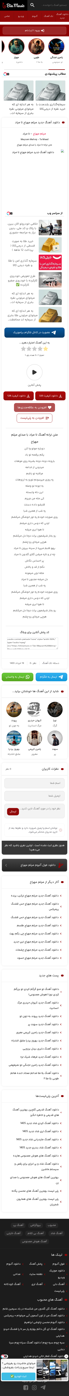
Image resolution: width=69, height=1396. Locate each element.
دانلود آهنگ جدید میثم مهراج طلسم (38, 926)
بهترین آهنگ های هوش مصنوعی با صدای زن (34, 1180)
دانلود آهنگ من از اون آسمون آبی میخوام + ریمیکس (34, 1316)
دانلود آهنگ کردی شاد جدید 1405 (39, 1123)
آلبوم (34, 16)
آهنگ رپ (18, 1225)
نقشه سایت (36, 1274)
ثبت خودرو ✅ (18, 1376)
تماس (7, 16)
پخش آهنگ (36, 1264)
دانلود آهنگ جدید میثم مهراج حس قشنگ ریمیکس (35, 907)
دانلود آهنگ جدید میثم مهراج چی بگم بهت (34, 934)
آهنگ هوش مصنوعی (34, 1241)
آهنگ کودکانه (12, 1284)
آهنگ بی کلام (36, 1233)
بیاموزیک (14, 5)
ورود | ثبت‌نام (32, 31)
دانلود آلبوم (13, 1264)
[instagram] (34, 1387)
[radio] (45, 349)
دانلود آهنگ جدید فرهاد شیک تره (39, 1057)
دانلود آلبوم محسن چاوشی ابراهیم (44, 1322)
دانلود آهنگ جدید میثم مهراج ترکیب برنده (35, 896)
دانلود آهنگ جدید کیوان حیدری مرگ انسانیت (38, 1005)
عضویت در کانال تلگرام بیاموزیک (31, 332)
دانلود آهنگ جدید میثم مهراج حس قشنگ (35, 917)
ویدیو (21, 16)
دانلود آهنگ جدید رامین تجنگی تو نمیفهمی (34, 1065)
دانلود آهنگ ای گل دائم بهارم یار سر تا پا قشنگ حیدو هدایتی (34, 1332)
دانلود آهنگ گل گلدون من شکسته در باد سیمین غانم (34, 1309)
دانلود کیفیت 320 (48, 396)
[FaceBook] (25, 1387)
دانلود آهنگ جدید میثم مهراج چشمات (37, 950)
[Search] (32, 5)
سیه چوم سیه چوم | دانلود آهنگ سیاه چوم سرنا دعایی (37, 1346)
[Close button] (66, 1356)
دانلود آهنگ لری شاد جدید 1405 (40, 1131)
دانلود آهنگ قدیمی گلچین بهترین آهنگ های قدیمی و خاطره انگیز (35, 1112)
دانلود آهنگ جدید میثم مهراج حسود (38, 958)
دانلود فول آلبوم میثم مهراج (38, 865)
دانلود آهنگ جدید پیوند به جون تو (39, 1016)
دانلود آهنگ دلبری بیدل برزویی (41, 1049)
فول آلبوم (59, 1264)
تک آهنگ (48, 16)
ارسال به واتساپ (15, 677)
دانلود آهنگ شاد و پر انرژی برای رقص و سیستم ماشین (36, 1167)
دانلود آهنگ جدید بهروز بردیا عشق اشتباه (35, 1041)
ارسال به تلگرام (48, 677)
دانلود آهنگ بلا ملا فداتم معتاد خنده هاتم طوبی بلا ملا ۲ (34, 1076)
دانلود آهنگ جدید (62, 16)
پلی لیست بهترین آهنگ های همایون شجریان (37, 1202)
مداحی (17, 1274)
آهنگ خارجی (14, 1233)
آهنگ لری (37, 1284)
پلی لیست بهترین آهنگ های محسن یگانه (35, 1191)
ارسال (13, 812)
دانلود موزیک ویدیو (57, 1274)
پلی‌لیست (59, 1291)
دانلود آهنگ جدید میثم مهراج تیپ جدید (36, 942)
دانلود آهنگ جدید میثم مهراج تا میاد (37, 122)
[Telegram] (43, 1387)
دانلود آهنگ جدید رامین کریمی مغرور (37, 1033)
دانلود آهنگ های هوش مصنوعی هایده (36, 1156)
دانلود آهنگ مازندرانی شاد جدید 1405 (37, 1140)
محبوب (52, 1225)
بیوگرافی (35, 1225)
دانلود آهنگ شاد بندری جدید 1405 (39, 1148)
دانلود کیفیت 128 (16, 396)
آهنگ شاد (56, 1233)
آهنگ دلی (59, 1284)
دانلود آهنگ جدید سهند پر (43, 1024)
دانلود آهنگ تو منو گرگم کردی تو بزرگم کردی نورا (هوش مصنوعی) (36, 992)
